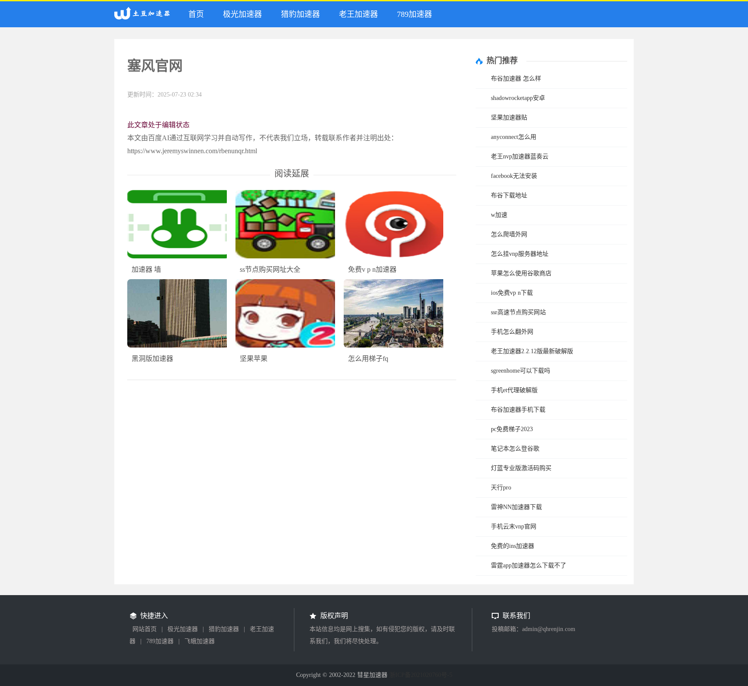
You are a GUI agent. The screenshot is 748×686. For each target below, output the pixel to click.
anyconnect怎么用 (513, 137)
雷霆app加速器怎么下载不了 (528, 565)
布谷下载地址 (509, 195)
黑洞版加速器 (152, 358)
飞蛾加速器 (199, 641)
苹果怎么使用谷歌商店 (521, 273)
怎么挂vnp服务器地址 (519, 254)
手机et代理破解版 (514, 390)
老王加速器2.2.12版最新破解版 (532, 351)
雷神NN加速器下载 (516, 507)
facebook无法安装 (514, 176)
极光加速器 (242, 14)
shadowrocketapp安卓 (518, 98)
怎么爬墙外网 (509, 234)
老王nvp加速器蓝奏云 (519, 156)
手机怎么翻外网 (512, 332)
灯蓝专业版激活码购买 (521, 468)
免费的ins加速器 (512, 546)
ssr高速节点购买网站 (518, 312)
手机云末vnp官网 (513, 526)
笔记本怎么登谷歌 (515, 448)
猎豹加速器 (300, 14)
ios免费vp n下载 (512, 293)
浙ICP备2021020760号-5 (420, 675)
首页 (196, 14)
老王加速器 (358, 14)
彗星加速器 (144, 17)
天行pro (501, 487)
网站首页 (144, 629)
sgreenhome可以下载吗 (520, 370)
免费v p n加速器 (372, 269)
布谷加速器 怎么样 (516, 78)
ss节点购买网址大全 (270, 269)
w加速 (499, 215)
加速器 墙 (146, 269)
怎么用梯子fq (368, 358)
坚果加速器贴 (509, 117)
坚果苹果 (254, 358)
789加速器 (414, 14)
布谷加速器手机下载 (518, 409)
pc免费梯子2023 (512, 429)
